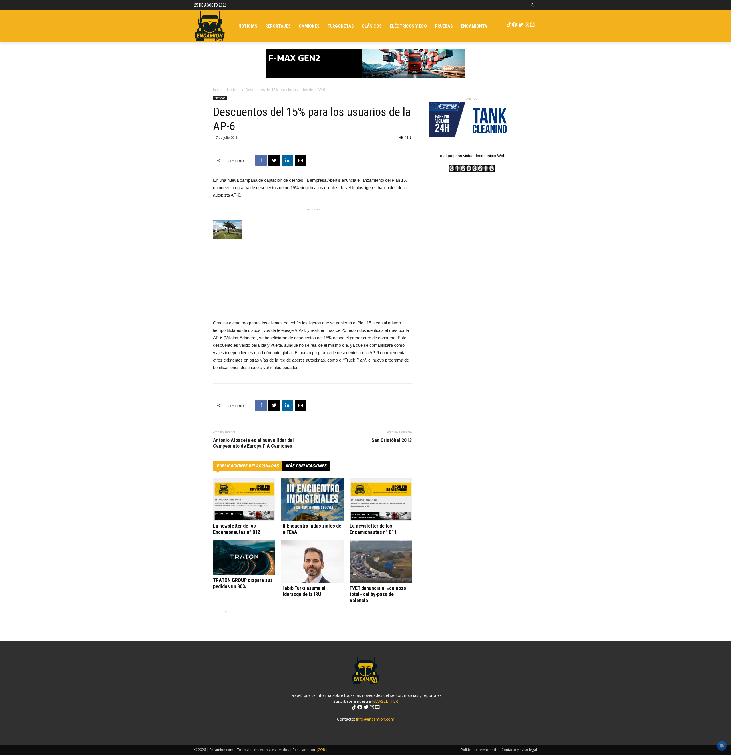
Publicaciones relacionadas (247, 466)
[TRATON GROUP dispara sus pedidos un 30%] (244, 558)
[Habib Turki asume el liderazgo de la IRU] (312, 561)
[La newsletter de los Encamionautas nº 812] (244, 499)
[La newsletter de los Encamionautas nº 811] (381, 499)
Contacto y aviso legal (519, 749)
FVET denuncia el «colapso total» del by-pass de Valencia (378, 594)
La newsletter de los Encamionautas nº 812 (236, 529)
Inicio (217, 89)
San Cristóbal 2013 (391, 440)
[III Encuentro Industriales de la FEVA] (312, 499)
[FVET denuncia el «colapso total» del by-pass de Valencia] (381, 561)
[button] (532, 5)
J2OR (321, 749)
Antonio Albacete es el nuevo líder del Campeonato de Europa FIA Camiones (253, 443)
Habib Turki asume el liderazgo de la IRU (303, 591)
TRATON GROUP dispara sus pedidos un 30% (243, 583)
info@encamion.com (375, 719)
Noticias (233, 89)
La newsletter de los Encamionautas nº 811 (373, 529)
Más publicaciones (306, 466)
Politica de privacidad (478, 749)
